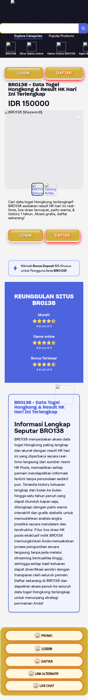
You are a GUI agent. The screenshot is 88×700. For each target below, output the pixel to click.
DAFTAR (64, 73)
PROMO (46, 635)
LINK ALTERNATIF (47, 674)
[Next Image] (79, 150)
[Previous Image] (8, 150)
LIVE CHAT (47, 686)
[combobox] (39, 28)
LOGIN (24, 73)
